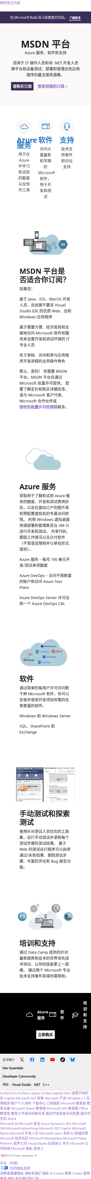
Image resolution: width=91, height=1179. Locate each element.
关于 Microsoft (73, 1143)
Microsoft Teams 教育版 (28, 1108)
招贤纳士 (55, 1143)
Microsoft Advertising (22, 1128)
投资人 (38, 1148)
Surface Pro (8, 1093)
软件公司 (20, 1143)
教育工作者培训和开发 (28, 1113)
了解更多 (75, 18)
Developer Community (19, 1076)
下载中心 (39, 1103)
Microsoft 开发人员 (24, 1133)
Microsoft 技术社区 (14, 1138)
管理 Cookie (73, 1173)
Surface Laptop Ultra (56, 1093)
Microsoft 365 (26, 1098)
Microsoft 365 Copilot (55, 1128)
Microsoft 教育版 (73, 1103)
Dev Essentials (13, 1068)
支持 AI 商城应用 (75, 1133)
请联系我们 (33, 1173)
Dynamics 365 (60, 1123)
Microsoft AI (9, 1123)
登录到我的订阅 (51, 86)
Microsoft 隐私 (22, 1148)
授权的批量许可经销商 (38, 406)
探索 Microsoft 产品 (51, 1098)
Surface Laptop (29, 1093)
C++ (46, 1084)
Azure (45, 1123)
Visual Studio (21, 1084)
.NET (37, 1084)
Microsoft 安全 (29, 1123)
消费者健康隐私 (12, 1173)
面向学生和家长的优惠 (63, 1113)
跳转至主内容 (10, 2)
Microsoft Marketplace (45, 1138)
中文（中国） (10, 1163)
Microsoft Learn (50, 1133)
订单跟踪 (53, 1103)
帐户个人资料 (21, 1103)
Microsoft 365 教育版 (62, 1108)
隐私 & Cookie (53, 1173)
